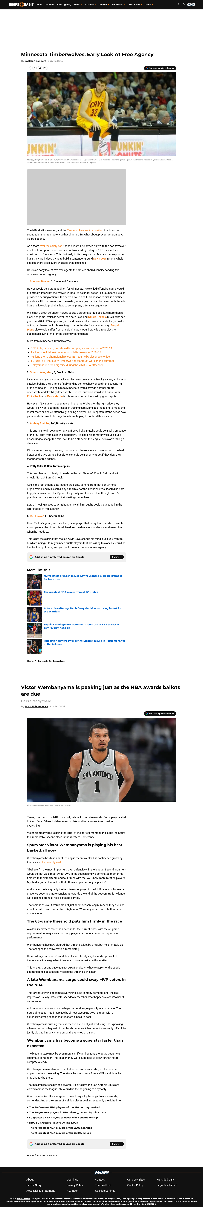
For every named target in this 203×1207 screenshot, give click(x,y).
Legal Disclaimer (167, 1185)
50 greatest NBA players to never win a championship (63, 1117)
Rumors (50, 4)
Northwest (134, 4)
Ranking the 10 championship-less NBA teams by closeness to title (70, 356)
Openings (72, 1179)
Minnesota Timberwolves (50, 661)
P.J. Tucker (37, 516)
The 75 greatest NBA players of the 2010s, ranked (60, 1133)
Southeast (117, 4)
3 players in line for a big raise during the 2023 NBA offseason (67, 365)
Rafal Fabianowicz (36, 706)
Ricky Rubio (34, 396)
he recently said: (51, 862)
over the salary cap (51, 246)
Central (103, 4)
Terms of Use (103, 1185)
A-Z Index (72, 1190)
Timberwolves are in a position (85, 230)
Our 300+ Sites (136, 1179)
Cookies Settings (105, 1190)
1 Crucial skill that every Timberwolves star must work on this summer (72, 360)
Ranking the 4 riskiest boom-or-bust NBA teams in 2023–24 (66, 352)
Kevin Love (100, 258)
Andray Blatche (39, 423)
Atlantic (89, 4)
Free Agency (64, 4)
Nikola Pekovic (97, 316)
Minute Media (23, 1199)
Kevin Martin (55, 396)
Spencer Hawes (40, 281)
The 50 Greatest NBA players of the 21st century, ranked (64, 1107)
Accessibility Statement (40, 1190)
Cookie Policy (135, 1185)
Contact (100, 1179)
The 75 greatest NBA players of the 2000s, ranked (60, 1127)
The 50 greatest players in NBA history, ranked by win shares (68, 1112)
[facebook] (178, 4)
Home (30, 661)
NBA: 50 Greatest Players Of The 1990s (53, 1122)
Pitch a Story (33, 1185)
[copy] (45, 68)
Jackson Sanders (35, 61)
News (40, 4)
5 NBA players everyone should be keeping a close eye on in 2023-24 (71, 348)
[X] (184, 4)
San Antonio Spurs (47, 1155)
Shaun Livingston (41, 372)
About (30, 1179)
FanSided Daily (165, 1179)
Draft (77, 4)
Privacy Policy (75, 1185)
